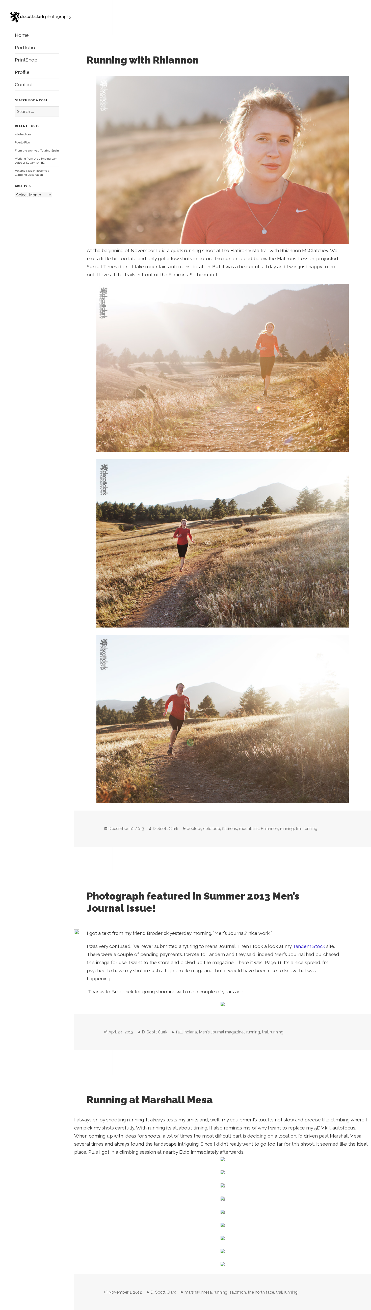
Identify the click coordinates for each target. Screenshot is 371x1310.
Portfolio (25, 47)
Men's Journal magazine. (221, 1032)
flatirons (229, 828)
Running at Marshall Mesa (150, 1100)
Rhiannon (269, 828)
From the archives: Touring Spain (37, 150)
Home (22, 35)
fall (179, 1032)
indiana (190, 1032)
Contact (24, 84)
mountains (249, 828)
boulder (194, 828)
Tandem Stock (309, 946)
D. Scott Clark (165, 828)
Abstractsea (23, 134)
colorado (211, 828)
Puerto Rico (22, 142)
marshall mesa (198, 1292)
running (287, 828)
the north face (261, 1292)
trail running (306, 828)
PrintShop (26, 60)
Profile (22, 72)
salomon (237, 1292)
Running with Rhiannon (143, 60)
